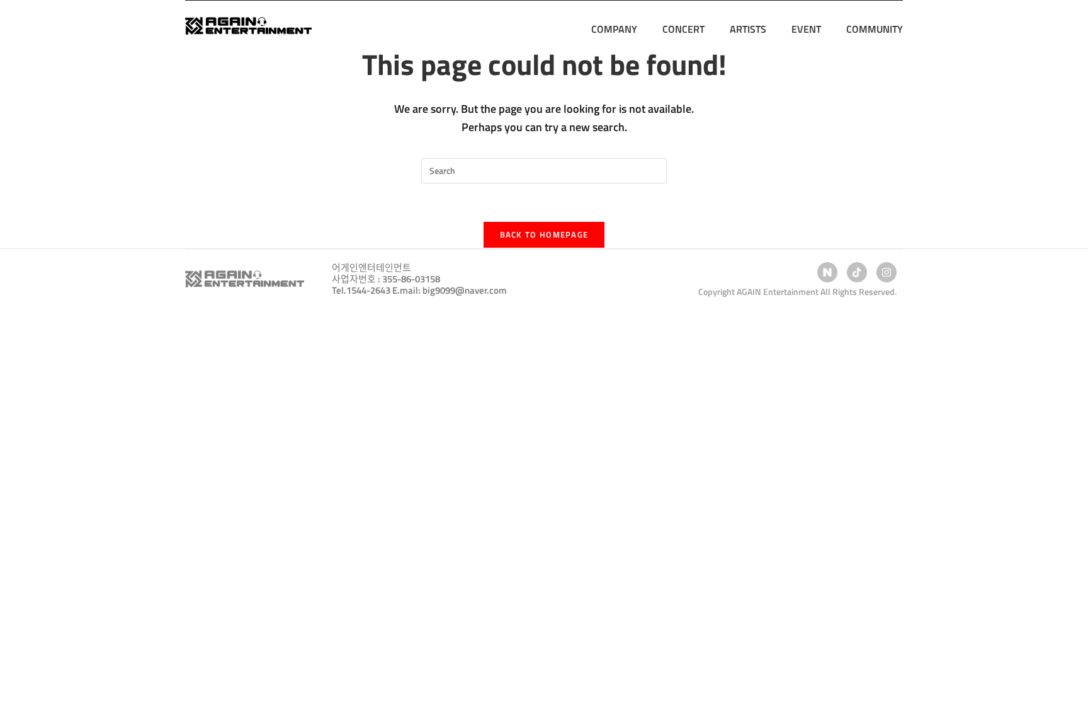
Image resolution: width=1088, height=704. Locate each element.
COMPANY (614, 29)
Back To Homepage (544, 234)
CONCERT (683, 29)
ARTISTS (748, 29)
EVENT (806, 29)
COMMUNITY (874, 29)
